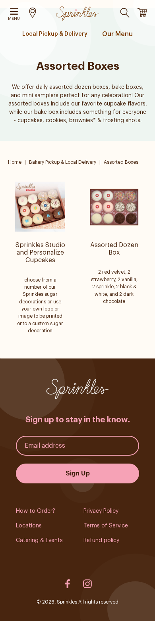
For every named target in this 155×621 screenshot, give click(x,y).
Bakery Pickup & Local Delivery (63, 162)
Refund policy (101, 540)
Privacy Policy (100, 511)
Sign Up (78, 473)
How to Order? (35, 511)
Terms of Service (105, 526)
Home (14, 162)
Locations (29, 526)
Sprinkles (67, 602)
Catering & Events (39, 540)
